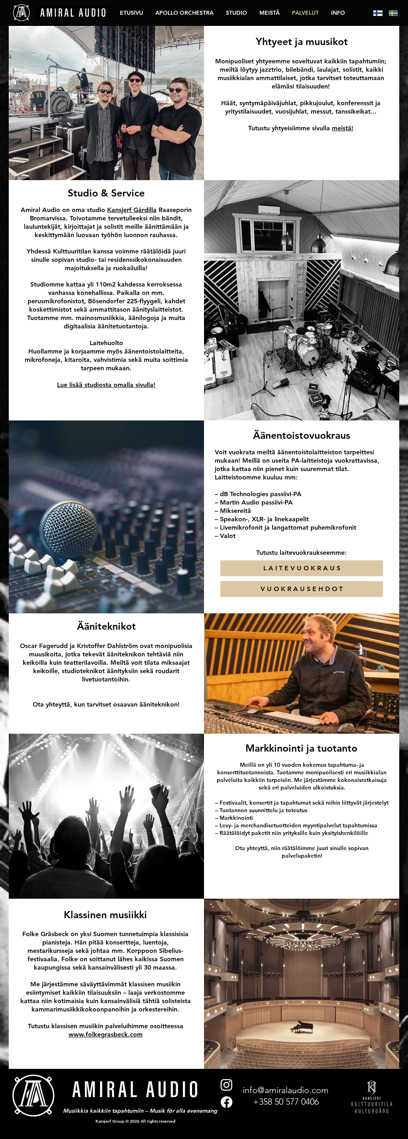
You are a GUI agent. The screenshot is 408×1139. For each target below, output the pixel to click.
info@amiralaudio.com (286, 1090)
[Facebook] (226, 1102)
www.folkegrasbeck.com (106, 1034)
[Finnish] (375, 13)
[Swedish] (390, 13)
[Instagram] (226, 1084)
